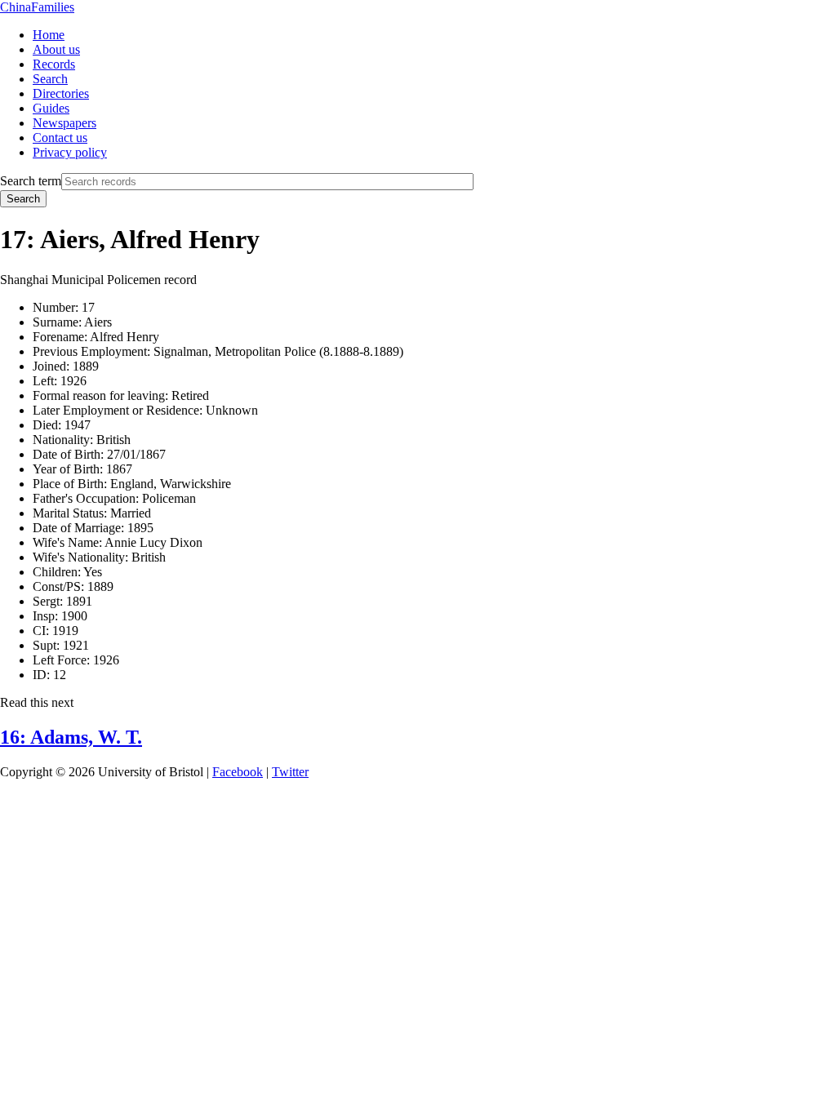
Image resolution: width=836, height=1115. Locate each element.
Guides (51, 108)
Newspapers (64, 123)
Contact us (60, 137)
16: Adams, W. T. (71, 737)
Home (48, 35)
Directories (61, 93)
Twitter (290, 772)
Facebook (237, 772)
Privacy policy (70, 152)
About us (56, 49)
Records (54, 64)
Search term (30, 181)
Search (50, 79)
